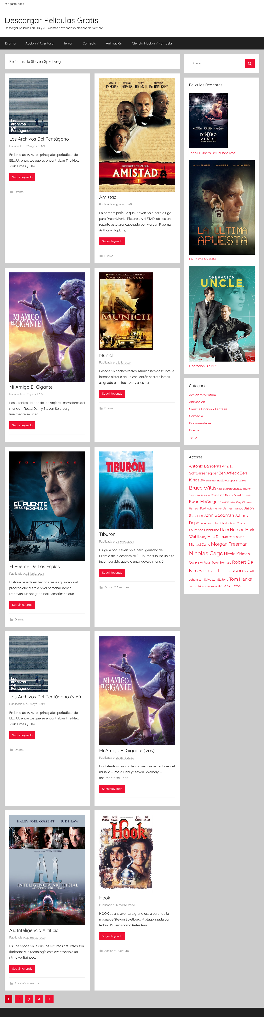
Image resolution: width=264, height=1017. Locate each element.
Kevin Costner (238, 523)
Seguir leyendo (22, 177)
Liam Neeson (232, 529)
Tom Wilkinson (198, 586)
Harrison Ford (197, 508)
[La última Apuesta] (222, 208)
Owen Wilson (200, 562)
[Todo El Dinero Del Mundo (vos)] (208, 121)
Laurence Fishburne (204, 530)
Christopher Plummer (199, 495)
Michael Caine (199, 544)
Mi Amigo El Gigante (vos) (127, 750)
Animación (114, 43)
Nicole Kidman (237, 554)
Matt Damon (217, 537)
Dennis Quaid (233, 495)
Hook (104, 898)
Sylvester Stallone (216, 579)
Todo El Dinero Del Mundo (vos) (212, 153)
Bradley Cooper (225, 480)
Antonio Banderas (205, 466)
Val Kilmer (212, 586)
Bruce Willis (202, 488)
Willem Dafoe (229, 586)
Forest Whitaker (227, 502)
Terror (68, 43)
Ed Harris (246, 495)
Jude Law (205, 523)
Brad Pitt (241, 480)
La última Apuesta (202, 259)
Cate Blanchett (224, 488)
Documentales (200, 423)
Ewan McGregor (204, 501)
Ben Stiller (211, 480)
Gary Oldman (244, 502)
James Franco (233, 508)
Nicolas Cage (206, 553)
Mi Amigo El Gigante (31, 387)
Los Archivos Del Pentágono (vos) (45, 697)
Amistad (108, 197)
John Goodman (219, 515)
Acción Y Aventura (40, 43)
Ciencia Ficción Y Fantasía (152, 43)
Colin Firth (217, 495)
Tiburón (107, 534)
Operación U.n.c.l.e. (203, 366)
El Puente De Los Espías (34, 566)
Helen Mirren (214, 508)
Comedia (89, 43)
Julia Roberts (220, 523)
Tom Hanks (240, 579)
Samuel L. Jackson (220, 570)
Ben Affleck (229, 473)
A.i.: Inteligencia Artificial (34, 930)
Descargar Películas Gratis (51, 20)
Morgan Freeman (229, 544)
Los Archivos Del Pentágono (39, 139)
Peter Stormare (221, 562)
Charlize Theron (241, 488)
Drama (10, 43)
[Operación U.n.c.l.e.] (222, 314)
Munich (106, 355)
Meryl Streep (236, 537)
